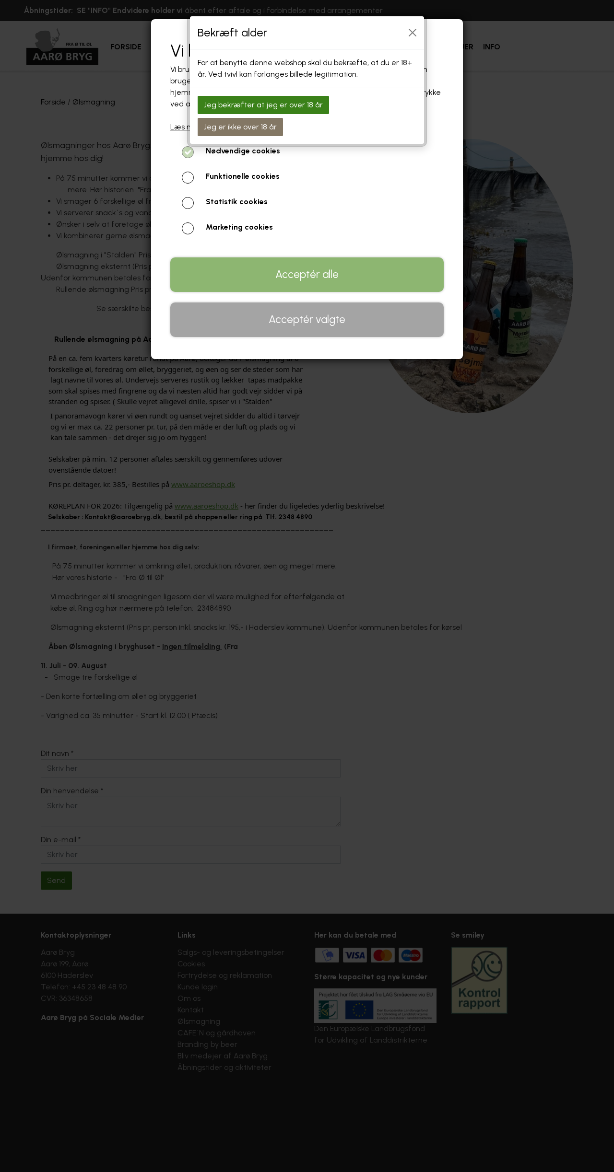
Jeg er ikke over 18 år (240, 126)
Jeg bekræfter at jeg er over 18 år (263, 104)
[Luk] (412, 32)
